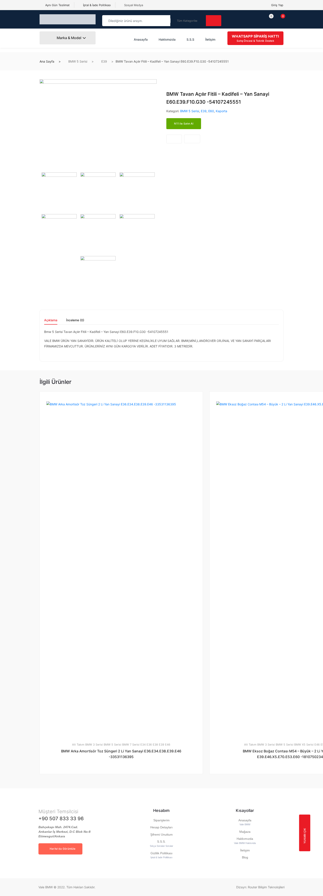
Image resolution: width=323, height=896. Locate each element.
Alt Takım (78, 744)
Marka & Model (68, 38)
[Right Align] (213, 20)
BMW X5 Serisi (304, 744)
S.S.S (190, 39)
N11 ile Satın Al (183, 123)
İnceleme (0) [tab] (75, 320)
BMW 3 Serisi (94, 744)
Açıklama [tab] (50, 320)
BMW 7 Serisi (131, 744)
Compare (192, 139)
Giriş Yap (277, 5)
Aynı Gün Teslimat (57, 5)
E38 (155, 744)
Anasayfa (141, 39)
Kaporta (221, 111)
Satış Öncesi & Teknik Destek (255, 38)
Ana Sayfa (47, 61)
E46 (167, 744)
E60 (211, 111)
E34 (143, 744)
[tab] (50, 322)
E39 (104, 61)
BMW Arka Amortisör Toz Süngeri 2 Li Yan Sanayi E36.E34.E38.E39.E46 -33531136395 (121, 754)
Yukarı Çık (304, 836)
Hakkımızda (167, 39)
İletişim (210, 39)
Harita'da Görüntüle (62, 848)
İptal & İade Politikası (96, 5)
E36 (149, 744)
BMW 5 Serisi (77, 61)
